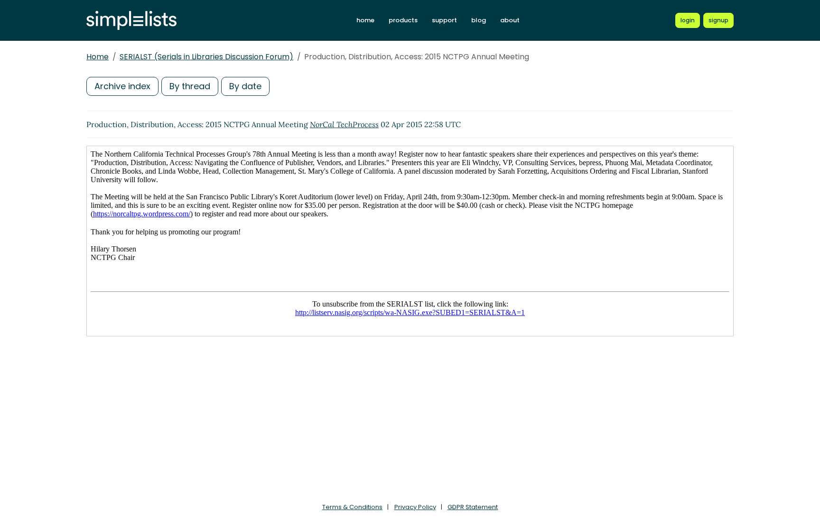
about (510, 20)
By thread (189, 86)
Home (97, 56)
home (365, 20)
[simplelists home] (131, 20)
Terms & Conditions (352, 506)
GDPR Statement (472, 506)
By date (245, 86)
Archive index (122, 86)
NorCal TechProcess (344, 124)
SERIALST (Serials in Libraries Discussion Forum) (206, 56)
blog (478, 20)
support (444, 20)
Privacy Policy (415, 506)
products (403, 20)
